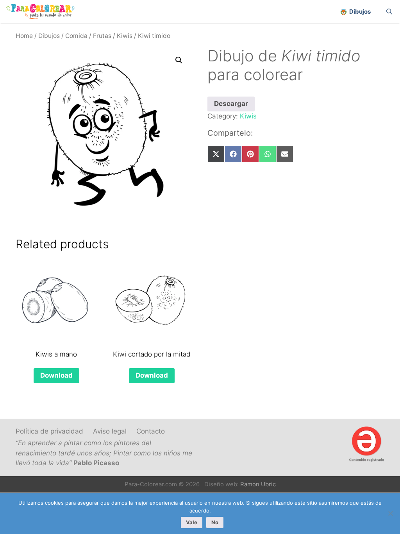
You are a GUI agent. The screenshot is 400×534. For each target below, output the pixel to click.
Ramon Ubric (258, 484)
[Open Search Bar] (389, 11)
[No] (390, 513)
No (214, 522)
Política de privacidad (49, 431)
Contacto (150, 431)
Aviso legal (110, 431)
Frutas (102, 35)
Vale (191, 522)
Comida (76, 35)
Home (24, 35)
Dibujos (49, 35)
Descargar (231, 104)
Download (56, 375)
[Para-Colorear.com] (43, 11)
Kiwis (124, 35)
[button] (179, 60)
